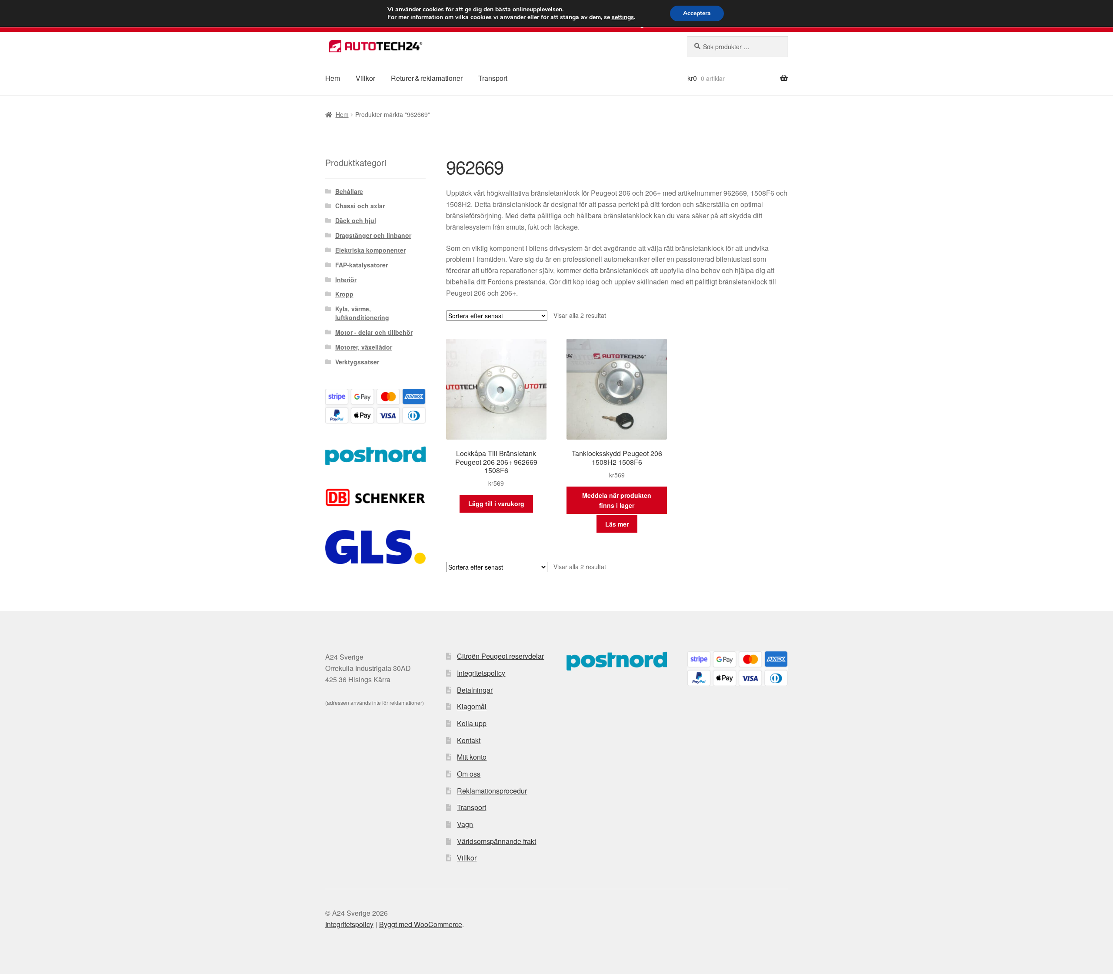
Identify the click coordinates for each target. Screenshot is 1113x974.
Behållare (349, 191)
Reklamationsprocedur (492, 791)
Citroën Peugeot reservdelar (500, 656)
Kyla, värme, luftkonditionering (362, 313)
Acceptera (697, 13)
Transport (492, 78)
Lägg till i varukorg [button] (496, 503)
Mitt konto (472, 757)
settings (623, 17)
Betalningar (475, 690)
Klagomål (472, 706)
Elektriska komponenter (370, 250)
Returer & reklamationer (427, 78)
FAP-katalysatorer (361, 264)
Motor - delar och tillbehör (374, 332)
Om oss (468, 774)
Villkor (365, 78)
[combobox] (737, 46)
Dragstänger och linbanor (373, 235)
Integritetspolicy (481, 673)
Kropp (344, 294)
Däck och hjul (355, 220)
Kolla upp (472, 723)
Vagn (465, 824)
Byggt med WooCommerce (420, 924)
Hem (332, 78)
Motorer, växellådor (363, 347)
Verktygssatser (357, 361)
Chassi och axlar (360, 205)
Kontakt (468, 740)
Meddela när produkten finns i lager (616, 500)
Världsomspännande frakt (496, 841)
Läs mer (617, 524)
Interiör (346, 279)
